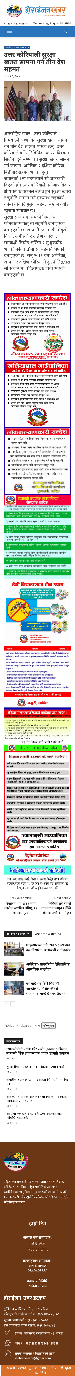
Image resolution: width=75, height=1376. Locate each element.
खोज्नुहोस (48, 1025)
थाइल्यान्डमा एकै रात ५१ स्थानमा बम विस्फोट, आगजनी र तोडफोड (48, 947)
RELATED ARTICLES (18, 934)
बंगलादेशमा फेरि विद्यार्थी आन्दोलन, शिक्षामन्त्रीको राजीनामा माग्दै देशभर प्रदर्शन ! (47, 988)
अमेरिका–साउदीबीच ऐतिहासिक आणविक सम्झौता (48, 967)
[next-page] (12, 1003)
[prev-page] (6, 1003)
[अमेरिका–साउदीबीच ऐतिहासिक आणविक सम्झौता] (14, 969)
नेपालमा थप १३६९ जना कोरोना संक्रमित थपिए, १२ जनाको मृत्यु (20, 908)
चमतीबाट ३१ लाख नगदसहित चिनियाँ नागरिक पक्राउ (37, 1081)
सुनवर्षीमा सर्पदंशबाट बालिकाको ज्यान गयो (35, 1067)
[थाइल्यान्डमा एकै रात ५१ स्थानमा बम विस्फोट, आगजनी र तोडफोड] (14, 949)
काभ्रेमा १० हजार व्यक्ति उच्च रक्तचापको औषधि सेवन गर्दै (34, 1116)
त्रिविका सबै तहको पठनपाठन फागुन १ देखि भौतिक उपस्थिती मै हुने (56, 908)
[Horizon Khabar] (37, 10)
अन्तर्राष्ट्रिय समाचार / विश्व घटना (17, 47)
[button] (65, 31)
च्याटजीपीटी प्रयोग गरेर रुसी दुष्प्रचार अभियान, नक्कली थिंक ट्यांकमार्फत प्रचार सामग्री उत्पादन (37, 1051)
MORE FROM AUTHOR (47, 934)
